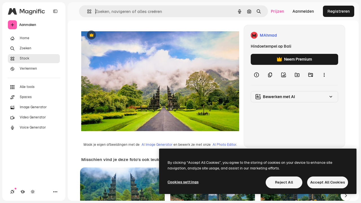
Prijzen (277, 11)
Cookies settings (183, 182)
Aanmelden (303, 11)
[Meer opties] (324, 75)
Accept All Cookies (327, 182)
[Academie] (22, 191)
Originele (118, 35)
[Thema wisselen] (32, 191)
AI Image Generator (157, 144)
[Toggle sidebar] (55, 11)
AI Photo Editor (224, 144)
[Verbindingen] (12, 191)
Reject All (284, 182)
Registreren (338, 11)
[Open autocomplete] (87, 11)
